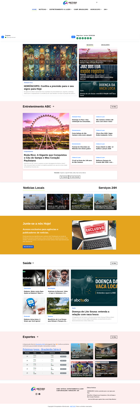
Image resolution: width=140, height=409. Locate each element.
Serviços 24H (108, 187)
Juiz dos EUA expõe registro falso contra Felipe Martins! (102, 399)
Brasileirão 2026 (40, 344)
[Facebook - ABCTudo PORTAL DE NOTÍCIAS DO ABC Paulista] (39, 394)
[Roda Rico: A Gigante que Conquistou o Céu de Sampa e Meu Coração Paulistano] (46, 131)
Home (34, 9)
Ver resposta (64, 177)
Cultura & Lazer (76, 157)
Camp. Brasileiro (81, 9)
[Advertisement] (70, 23)
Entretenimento (76, 130)
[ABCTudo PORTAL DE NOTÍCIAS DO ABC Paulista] (70, 3)
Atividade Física (28, 82)
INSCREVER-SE (28, 246)
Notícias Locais (33, 187)
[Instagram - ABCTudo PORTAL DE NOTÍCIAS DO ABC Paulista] (36, 394)
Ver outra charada (74, 177)
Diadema (50, 316)
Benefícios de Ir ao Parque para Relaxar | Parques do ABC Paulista (57, 321)
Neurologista (51, 288)
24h (105, 9)
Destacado (27, 316)
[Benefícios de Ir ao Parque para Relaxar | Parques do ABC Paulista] (58, 306)
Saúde (27, 263)
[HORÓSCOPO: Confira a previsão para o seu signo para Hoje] (50, 62)
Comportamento (28, 151)
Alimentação (27, 288)
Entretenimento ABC (37, 106)
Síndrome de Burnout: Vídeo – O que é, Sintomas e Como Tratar (58, 293)
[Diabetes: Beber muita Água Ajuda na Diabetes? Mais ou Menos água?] (34, 278)
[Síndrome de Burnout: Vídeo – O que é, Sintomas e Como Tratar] (58, 278)
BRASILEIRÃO (105, 45)
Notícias (42, 9)
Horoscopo (95, 9)
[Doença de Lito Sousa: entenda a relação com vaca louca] (94, 288)
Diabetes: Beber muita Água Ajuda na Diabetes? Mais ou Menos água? (33, 293)
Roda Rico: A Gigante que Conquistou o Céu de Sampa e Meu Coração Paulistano (45, 158)
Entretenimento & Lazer (60, 9)
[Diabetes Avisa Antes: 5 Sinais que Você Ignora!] (34, 306)
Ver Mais (114, 106)
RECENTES (90, 45)
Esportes (29, 336)
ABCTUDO (73, 406)
